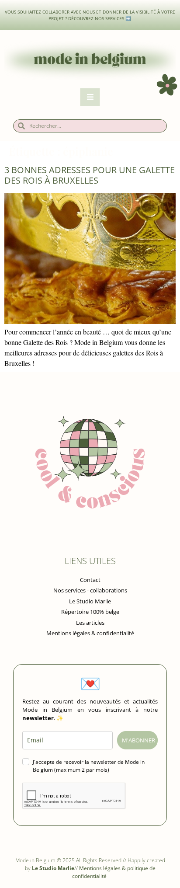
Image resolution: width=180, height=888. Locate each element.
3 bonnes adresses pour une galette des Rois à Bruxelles (89, 175)
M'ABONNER (138, 740)
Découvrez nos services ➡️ (100, 18)
